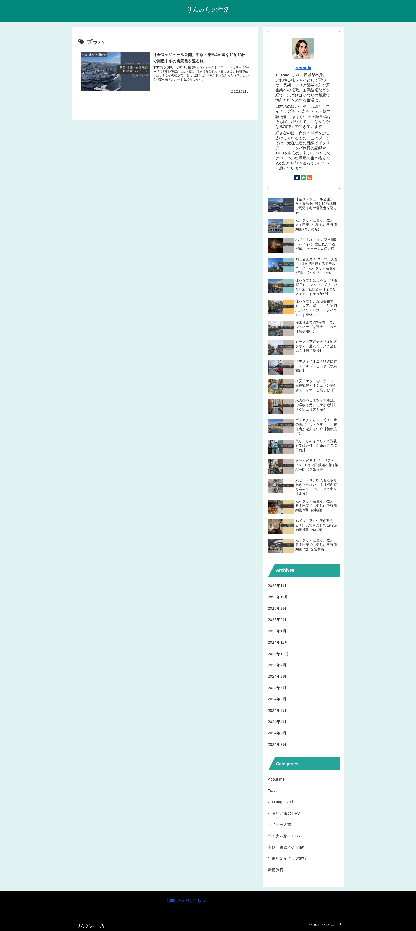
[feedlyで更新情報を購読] (303, 177)
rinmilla (303, 67)
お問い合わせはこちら (185, 901)
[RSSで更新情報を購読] (309, 177)
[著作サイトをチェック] (297, 177)
